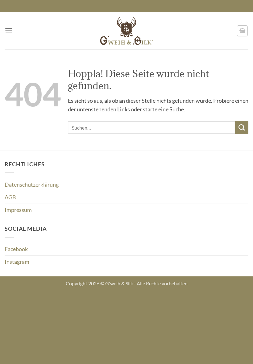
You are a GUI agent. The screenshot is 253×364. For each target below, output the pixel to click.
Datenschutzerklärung (32, 184)
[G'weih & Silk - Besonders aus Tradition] (126, 30)
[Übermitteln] (241, 127)
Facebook (16, 249)
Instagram (17, 262)
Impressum (18, 210)
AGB (10, 197)
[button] (9, 31)
